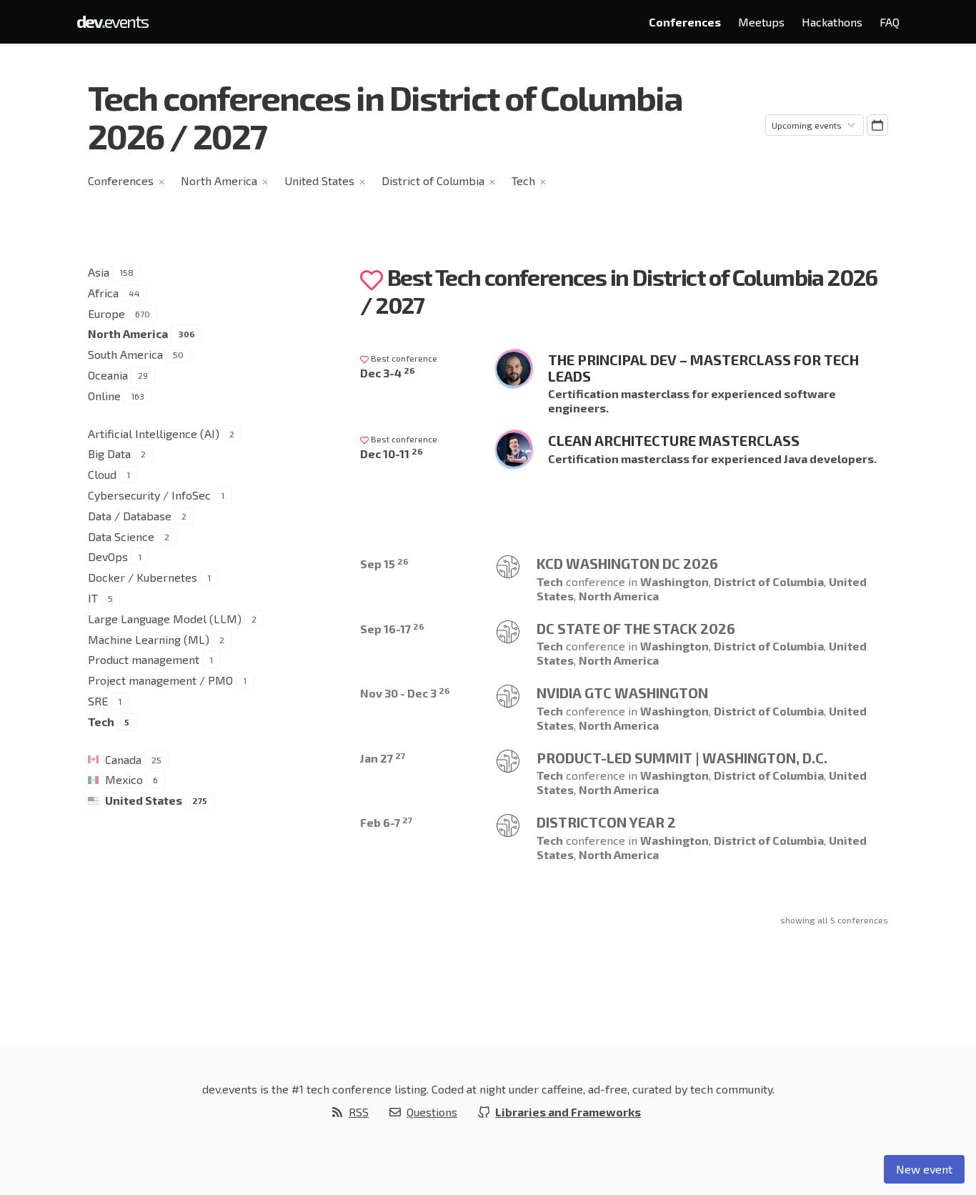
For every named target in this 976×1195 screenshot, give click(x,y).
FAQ (890, 22)
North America (219, 180)
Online (104, 395)
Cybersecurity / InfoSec (149, 495)
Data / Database (129, 515)
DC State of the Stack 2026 (636, 628)
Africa (103, 292)
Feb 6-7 (386, 822)
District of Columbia (433, 180)
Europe (106, 313)
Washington (674, 581)
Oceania (108, 375)
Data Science (121, 536)
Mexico (124, 779)
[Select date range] (877, 125)
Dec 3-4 (387, 373)
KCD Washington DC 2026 (627, 563)
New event (924, 1169)
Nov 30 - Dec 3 (405, 693)
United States (319, 180)
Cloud (102, 474)
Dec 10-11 (391, 453)
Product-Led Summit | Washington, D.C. (682, 757)
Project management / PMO (160, 680)
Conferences (685, 22)
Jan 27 (382, 758)
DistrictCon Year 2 (606, 821)
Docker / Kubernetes (142, 577)
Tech (523, 180)
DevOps (108, 556)
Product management (143, 659)
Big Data (109, 453)
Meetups (761, 22)
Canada (123, 759)
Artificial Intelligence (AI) (153, 433)
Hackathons (832, 22)
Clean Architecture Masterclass (674, 440)
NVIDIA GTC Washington (622, 692)
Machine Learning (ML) (148, 639)
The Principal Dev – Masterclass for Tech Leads (703, 368)
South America (125, 354)
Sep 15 (384, 563)
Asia (98, 272)
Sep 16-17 (392, 628)
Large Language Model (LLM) (164, 618)
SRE (98, 701)
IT (93, 598)
